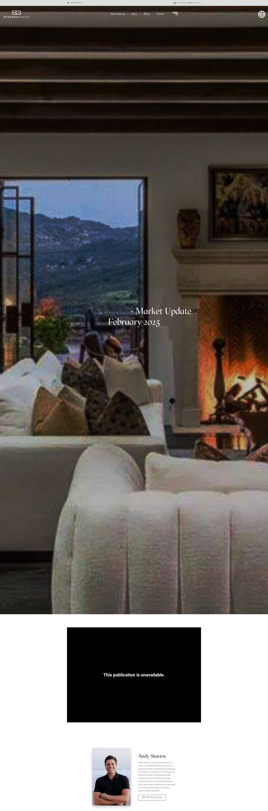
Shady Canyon (103, 311)
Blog (147, 14)
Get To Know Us (152, 797)
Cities (160, 14)
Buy (134, 14)
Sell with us (118, 14)
